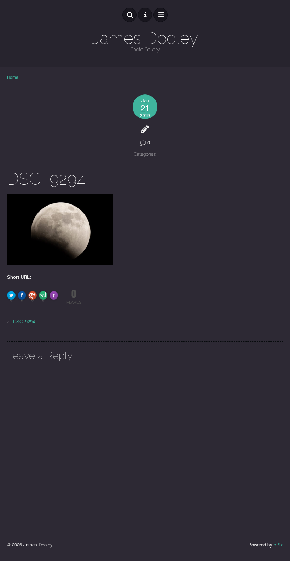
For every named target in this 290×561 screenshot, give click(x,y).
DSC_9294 (24, 321)
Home (12, 77)
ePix (278, 544)
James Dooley (145, 38)
